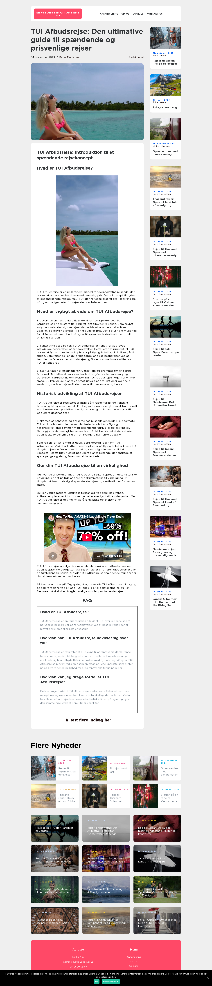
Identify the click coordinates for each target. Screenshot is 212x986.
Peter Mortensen (69, 57)
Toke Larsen (159, 56)
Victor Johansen (161, 146)
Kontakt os (155, 14)
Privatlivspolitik (110, 981)
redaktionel (136, 57)
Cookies (138, 14)
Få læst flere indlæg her (87, 720)
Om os (125, 14)
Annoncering (109, 14)
